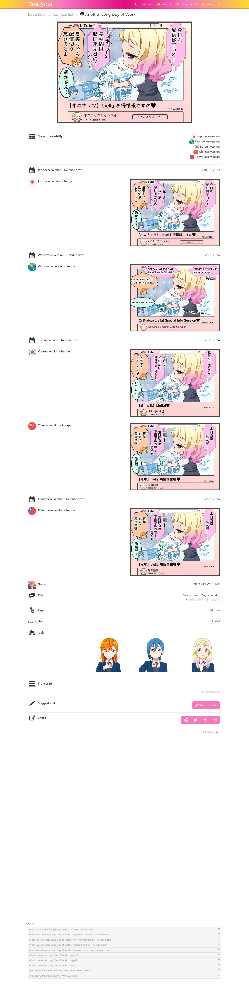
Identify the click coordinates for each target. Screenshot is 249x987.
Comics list (63, 14)
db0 (216, 732)
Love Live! (38, 14)
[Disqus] (124, 789)
